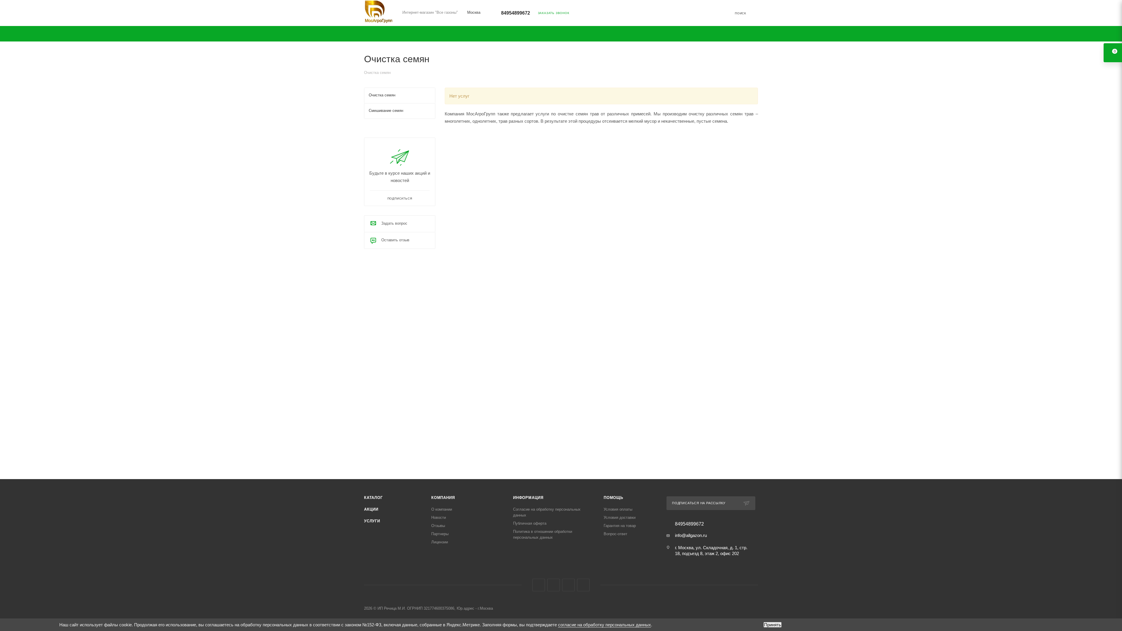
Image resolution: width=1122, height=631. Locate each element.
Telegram (553, 585)
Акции (371, 509)
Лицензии (439, 542)
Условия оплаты (618, 509)
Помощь (613, 497)
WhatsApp (568, 585)
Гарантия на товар (620, 525)
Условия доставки (620, 517)
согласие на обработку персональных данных (604, 624)
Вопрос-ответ (615, 534)
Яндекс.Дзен (583, 585)
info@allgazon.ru (691, 535)
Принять (772, 624)
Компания (443, 497)
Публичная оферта (529, 523)
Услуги (372, 521)
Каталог (373, 497)
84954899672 (515, 13)
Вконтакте (538, 585)
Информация (528, 497)
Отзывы (438, 525)
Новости (438, 517)
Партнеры (440, 534)
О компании (441, 509)
